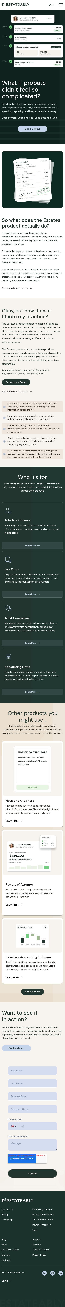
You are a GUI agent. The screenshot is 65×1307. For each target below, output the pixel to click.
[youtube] (60, 1273)
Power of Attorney (41, 1225)
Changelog (7, 1220)
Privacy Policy (39, 1255)
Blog (4, 1239)
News (4, 1244)
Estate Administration (43, 1214)
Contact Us (7, 1209)
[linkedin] (44, 1273)
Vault (34, 1230)
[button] (52, 5)
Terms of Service (40, 1250)
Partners (6, 1260)
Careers (6, 1255)
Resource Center (10, 1250)
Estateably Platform (42, 1209)
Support (36, 1239)
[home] (15, 5)
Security (36, 1244)
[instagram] (52, 1273)
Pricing (5, 1214)
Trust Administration (42, 1220)
